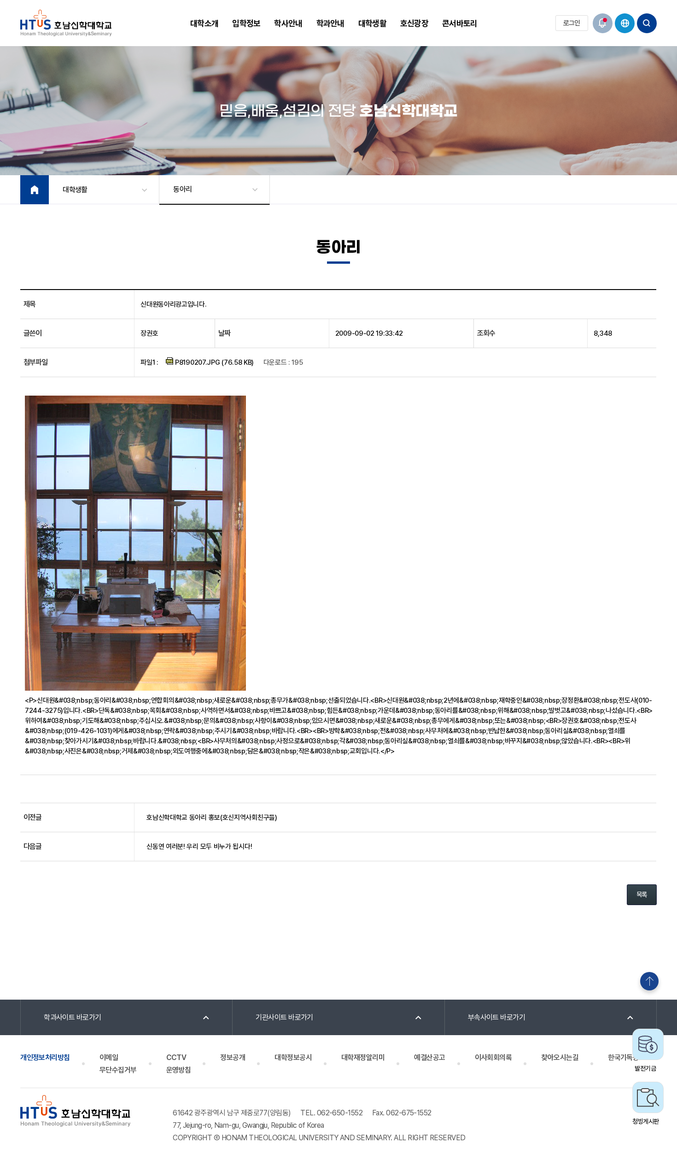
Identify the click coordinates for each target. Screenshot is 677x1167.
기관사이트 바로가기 (284, 1017)
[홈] (34, 189)
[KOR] (625, 23)
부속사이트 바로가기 (496, 1017)
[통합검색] (647, 23)
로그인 (571, 23)
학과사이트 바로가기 (72, 1017)
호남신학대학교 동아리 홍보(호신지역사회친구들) (211, 817)
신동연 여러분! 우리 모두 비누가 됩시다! (199, 846)
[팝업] (603, 23)
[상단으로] (649, 981)
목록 (641, 894)
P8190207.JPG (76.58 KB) (213, 362)
